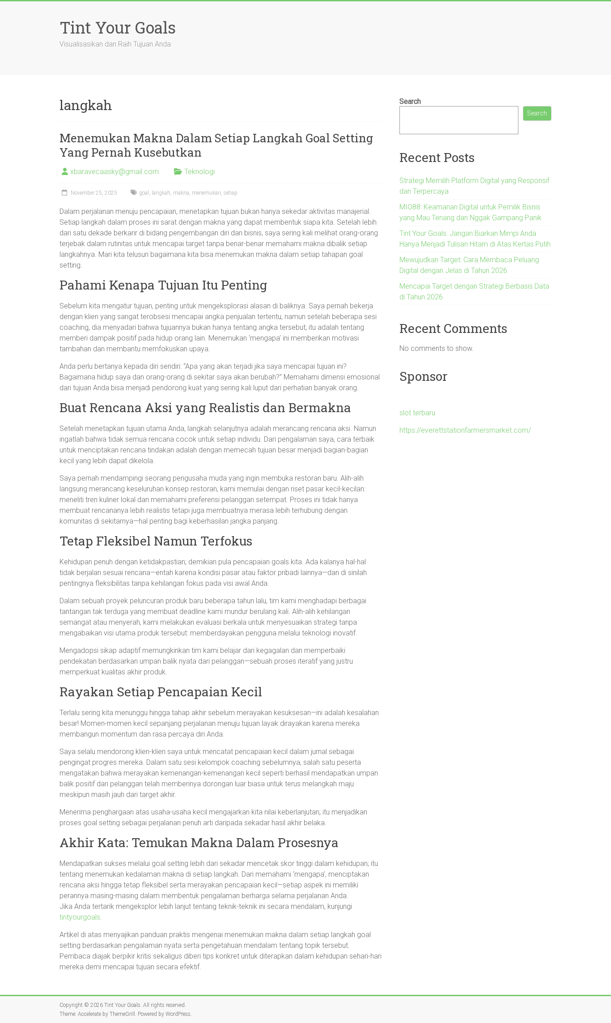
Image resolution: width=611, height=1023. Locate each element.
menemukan (206, 193)
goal (144, 193)
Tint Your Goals (117, 27)
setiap (231, 193)
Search (410, 101)
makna (181, 193)
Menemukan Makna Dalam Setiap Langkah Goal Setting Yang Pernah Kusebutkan (216, 145)
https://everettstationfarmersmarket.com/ (465, 430)
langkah (161, 193)
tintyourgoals (79, 917)
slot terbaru (417, 413)
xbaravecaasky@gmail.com (114, 171)
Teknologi (199, 171)
